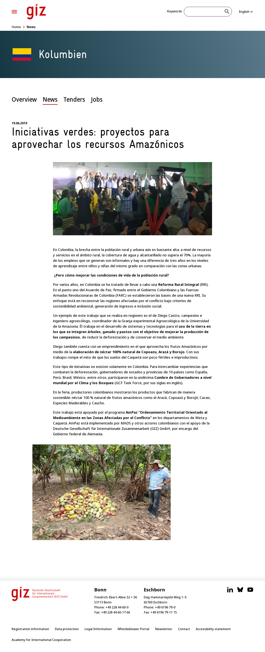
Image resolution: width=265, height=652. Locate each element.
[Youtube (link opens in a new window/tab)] (250, 591)
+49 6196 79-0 (165, 607)
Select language (246, 11)
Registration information (30, 629)
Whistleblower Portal (133, 629)
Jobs (97, 99)
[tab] (24, 102)
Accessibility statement (213, 629)
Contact (184, 629)
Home (16, 27)
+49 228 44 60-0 (117, 607)
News (31, 27)
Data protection (67, 629)
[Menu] (14, 11)
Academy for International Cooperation (41, 640)
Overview (24, 99)
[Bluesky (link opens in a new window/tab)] (240, 591)
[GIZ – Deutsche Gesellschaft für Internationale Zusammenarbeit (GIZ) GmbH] (36, 11)
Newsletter (163, 629)
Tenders (74, 99)
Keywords (174, 11)
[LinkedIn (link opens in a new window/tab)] (230, 591)
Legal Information (98, 629)
